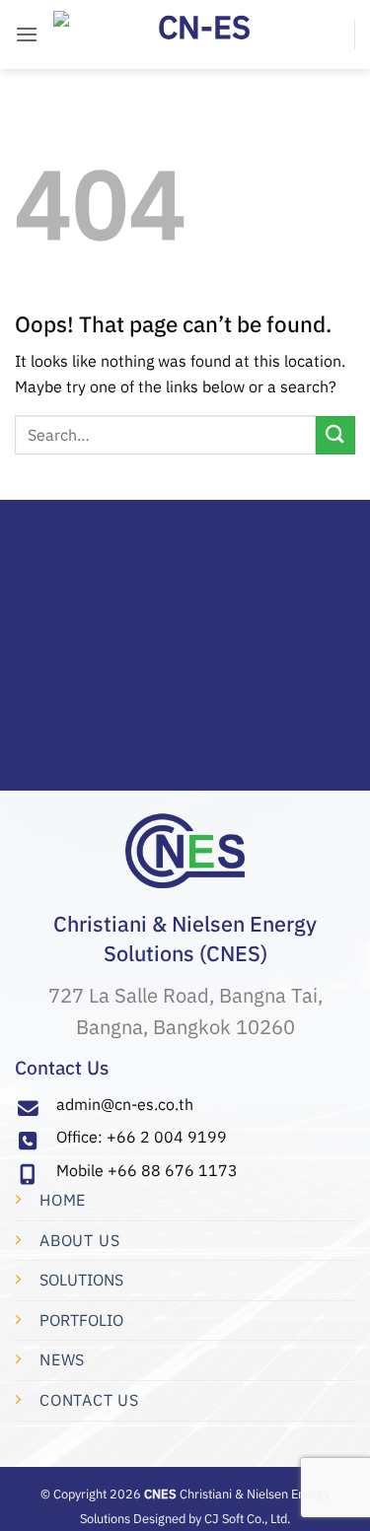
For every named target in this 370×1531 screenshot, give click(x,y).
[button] (26, 34)
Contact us (89, 1400)
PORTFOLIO (81, 1320)
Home (62, 1200)
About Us (79, 1240)
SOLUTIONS (81, 1279)
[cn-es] (196, 34)
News (62, 1359)
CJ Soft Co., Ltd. (247, 1518)
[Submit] (335, 435)
